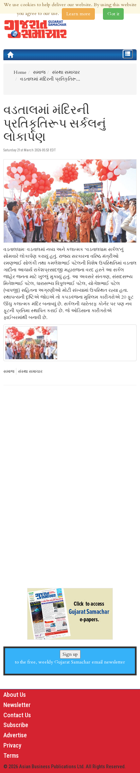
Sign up (70, 654)
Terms (11, 755)
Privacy (12, 745)
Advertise (15, 735)
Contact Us (17, 715)
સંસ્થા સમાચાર (30, 371)
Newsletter (17, 704)
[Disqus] (70, 484)
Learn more (78, 14)
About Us (14, 694)
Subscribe (15, 724)
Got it (113, 14)
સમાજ (8, 371)
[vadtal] (70, 342)
